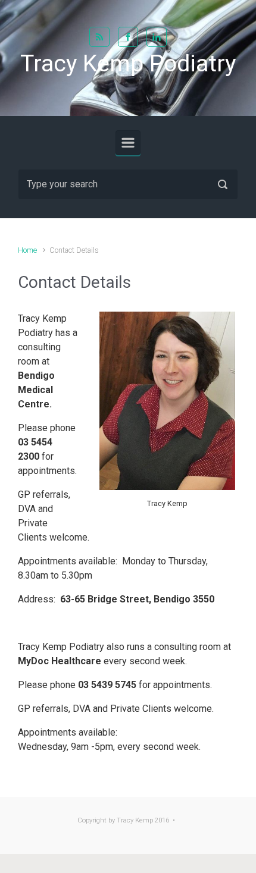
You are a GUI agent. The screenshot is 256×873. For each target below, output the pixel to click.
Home (27, 250)
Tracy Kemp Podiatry (128, 63)
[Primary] (128, 142)
